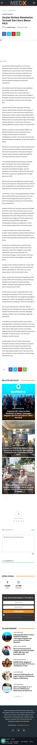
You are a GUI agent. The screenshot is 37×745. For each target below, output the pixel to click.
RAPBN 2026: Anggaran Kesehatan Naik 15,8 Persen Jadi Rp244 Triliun (23, 664)
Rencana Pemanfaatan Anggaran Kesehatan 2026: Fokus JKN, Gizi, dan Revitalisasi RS (23, 651)
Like (7, 581)
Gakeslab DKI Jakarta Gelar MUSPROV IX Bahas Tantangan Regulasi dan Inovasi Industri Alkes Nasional (18, 414)
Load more (18, 696)
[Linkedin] (24, 730)
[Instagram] (18, 730)
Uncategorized (11, 10)
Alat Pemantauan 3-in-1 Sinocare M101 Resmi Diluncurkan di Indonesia (22, 689)
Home (4, 10)
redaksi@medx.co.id (22, 725)
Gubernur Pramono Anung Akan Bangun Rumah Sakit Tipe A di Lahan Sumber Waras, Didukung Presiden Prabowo (18, 488)
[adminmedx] (3, 27)
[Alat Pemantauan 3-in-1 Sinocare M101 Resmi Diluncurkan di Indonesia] (7, 688)
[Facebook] (4, 34)
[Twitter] (9, 34)
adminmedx (11, 27)
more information (16, 617)
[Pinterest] (14, 34)
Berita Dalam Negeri (18, 482)
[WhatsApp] (18, 34)
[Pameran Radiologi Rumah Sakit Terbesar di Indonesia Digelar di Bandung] (7, 675)
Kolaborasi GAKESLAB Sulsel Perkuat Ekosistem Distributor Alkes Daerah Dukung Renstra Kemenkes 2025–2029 (18, 451)
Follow (18, 581)
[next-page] (6, 498)
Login (33, 530)
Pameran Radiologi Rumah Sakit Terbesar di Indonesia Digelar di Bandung (23, 676)
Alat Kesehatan (18, 408)
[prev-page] (3, 498)
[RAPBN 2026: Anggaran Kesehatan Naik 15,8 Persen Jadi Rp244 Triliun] (7, 663)
